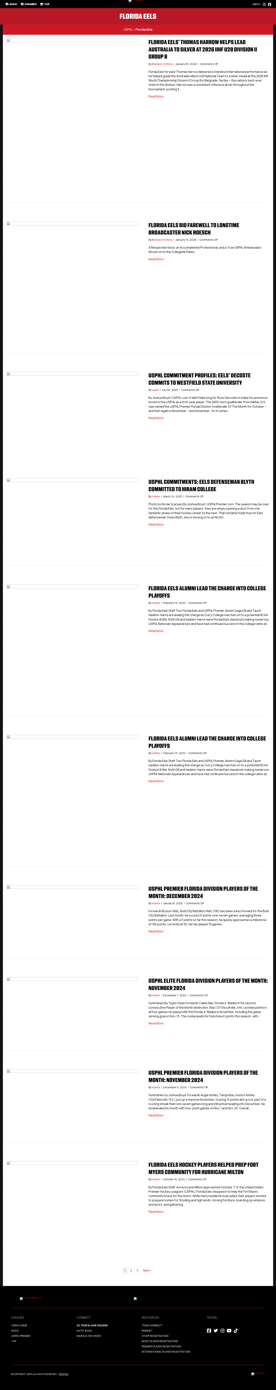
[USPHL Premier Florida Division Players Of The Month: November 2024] (72, 1105)
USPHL (128, 29)
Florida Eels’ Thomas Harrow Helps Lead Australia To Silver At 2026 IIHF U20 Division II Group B (203, 49)
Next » (147, 1270)
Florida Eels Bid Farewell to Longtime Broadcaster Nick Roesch (194, 229)
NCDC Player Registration (160, 1341)
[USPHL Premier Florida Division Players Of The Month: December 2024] (72, 921)
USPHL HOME (19, 1325)
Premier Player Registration (161, 1346)
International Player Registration (166, 1351)
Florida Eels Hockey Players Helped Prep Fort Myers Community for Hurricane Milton (204, 1168)
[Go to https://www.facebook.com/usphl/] (269, 4)
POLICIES (63, 1374)
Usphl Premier (20, 1336)
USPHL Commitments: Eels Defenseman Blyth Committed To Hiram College (201, 485)
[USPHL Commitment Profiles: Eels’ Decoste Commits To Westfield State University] (72, 415)
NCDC (15, 1330)
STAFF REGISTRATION (155, 1336)
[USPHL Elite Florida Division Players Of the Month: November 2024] (72, 1013)
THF (13, 1341)
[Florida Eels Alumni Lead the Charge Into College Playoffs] (72, 650)
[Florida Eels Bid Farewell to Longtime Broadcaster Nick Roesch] (72, 287)
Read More (156, 96)
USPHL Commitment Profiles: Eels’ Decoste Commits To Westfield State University (200, 379)
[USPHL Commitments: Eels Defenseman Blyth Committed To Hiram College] (72, 522)
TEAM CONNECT (152, 1325)
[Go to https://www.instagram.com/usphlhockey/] (264, 4)
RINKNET (147, 1330)
